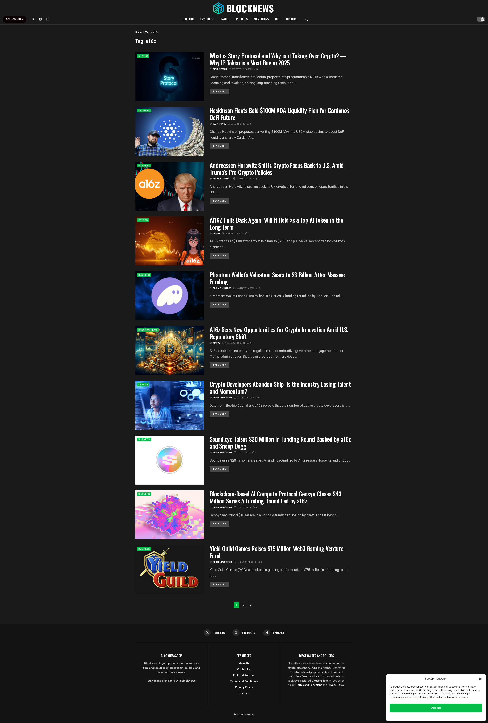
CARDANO (144, 110)
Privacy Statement (446, 716)
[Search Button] (306, 19)
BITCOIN (188, 19)
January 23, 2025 (233, 233)
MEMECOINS (261, 19)
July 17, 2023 (243, 452)
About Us (244, 664)
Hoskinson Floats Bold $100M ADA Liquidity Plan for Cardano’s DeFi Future (280, 114)
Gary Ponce (219, 124)
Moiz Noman (220, 69)
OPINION (291, 19)
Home (138, 32)
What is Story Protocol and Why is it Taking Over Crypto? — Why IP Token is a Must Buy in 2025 (278, 59)
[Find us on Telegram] (40, 19)
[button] (480, 679)
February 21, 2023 (246, 562)
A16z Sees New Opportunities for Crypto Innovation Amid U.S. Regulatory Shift (279, 333)
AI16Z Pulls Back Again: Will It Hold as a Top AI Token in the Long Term (276, 223)
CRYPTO (205, 19)
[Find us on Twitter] (33, 19)
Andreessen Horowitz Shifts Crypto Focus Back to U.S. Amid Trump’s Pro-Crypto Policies (277, 169)
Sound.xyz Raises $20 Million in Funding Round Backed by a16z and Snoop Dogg (280, 442)
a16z (155, 32)
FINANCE (224, 19)
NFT (277, 19)
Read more (221, 91)
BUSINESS (144, 165)
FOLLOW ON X (14, 19)
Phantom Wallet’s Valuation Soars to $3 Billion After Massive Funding (277, 278)
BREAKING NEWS (147, 330)
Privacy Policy (244, 687)
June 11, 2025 (237, 124)
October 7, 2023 (245, 397)
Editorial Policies (244, 675)
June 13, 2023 (243, 507)
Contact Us (244, 670)
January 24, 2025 (244, 178)
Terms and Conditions (244, 681)
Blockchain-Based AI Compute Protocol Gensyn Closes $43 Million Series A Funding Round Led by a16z (275, 497)
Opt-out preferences (424, 716)
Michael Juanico (222, 178)
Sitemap (244, 693)
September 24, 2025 (241, 69)
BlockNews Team (222, 397)
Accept (436, 708)
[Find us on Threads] (47, 19)
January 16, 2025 (244, 288)
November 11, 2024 (234, 343)
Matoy (216, 233)
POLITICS (242, 19)
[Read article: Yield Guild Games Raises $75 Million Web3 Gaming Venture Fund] (169, 569)
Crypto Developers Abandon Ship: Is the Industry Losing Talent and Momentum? (280, 388)
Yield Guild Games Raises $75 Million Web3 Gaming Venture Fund (276, 552)
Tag (147, 32)
